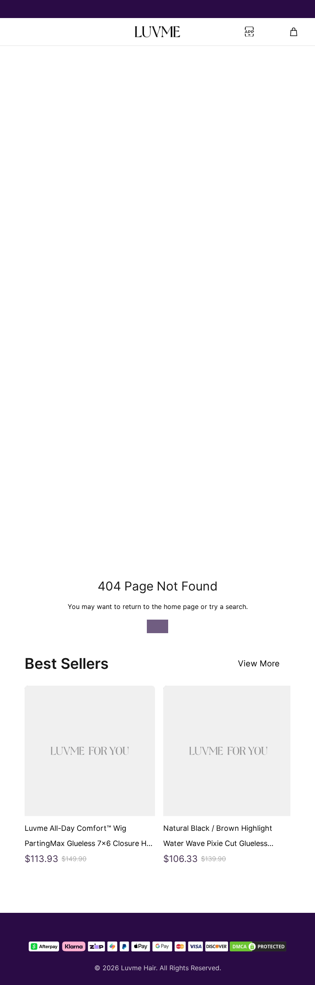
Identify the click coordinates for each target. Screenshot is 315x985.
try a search (227, 606)
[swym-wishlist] (21, 32)
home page (181, 606)
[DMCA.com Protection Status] (258, 946)
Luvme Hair (138, 968)
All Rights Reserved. (190, 968)
